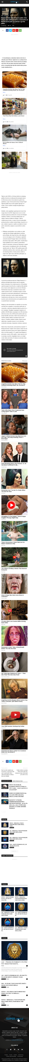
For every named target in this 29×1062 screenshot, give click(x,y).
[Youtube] (22, 1049)
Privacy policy (20, 1056)
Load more (14, 851)
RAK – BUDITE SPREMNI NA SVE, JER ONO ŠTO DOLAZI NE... (7, 929)
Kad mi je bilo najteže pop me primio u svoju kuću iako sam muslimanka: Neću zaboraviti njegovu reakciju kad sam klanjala (7, 773)
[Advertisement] (14, 46)
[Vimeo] (14, 1049)
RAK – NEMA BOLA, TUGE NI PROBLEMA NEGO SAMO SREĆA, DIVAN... (7, 914)
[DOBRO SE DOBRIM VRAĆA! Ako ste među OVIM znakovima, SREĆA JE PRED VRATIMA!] (4, 794)
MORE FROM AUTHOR (18, 781)
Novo (6, 5)
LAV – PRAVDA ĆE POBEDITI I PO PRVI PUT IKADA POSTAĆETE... (14, 963)
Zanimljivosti (6, 15)
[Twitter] (10, 1049)
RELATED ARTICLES (6, 781)
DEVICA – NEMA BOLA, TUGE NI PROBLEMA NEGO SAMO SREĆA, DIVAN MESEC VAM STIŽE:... (13, 1001)
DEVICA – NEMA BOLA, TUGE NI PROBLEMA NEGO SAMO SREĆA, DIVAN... (17, 825)
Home (2, 5)
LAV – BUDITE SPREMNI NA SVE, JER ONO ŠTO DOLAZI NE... (21, 914)
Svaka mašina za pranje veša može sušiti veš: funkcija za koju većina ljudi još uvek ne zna (21, 772)
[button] (27, 2)
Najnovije (3, 796)
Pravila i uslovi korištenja (11, 1056)
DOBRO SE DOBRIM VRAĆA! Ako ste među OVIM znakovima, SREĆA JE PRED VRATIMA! (17, 794)
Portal (2, 965)
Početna (6, 1054)
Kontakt (15, 1054)
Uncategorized (4, 788)
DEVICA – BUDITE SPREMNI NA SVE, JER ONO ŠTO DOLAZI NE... (7, 899)
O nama (10, 1054)
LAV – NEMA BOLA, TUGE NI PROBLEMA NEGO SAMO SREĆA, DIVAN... (21, 929)
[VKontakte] (18, 1049)
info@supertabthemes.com (17, 1040)
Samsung (4, 25)
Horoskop (12, 827)
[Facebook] (6, 1049)
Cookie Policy (20, 1054)
